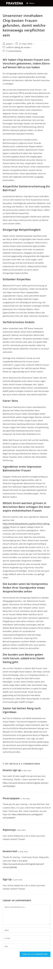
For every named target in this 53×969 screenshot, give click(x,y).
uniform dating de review (18, 47)
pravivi (9, 43)
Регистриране (11, 798)
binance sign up (12, 770)
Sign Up (7, 879)
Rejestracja (9, 829)
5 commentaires (13, 51)
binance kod (10, 851)
